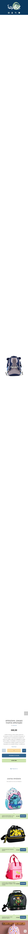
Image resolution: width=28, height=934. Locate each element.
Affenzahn (15, 725)
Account (12, 12)
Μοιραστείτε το (15, 768)
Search (16, 12)
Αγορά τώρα (14, 760)
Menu (9, 12)
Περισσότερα (14, 746)
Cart (19, 12)
